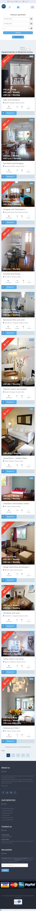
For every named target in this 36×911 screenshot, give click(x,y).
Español (26, 1)
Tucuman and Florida (11, 274)
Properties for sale (7, 813)
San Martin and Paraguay (13, 163)
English (19, 1)
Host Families (6, 815)
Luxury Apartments (7, 819)
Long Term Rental (7, 810)
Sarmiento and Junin (11, 613)
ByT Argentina (11, 895)
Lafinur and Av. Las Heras (13, 659)
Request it (10, 113)
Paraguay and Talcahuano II (14, 209)
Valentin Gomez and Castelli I (15, 389)
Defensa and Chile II (11, 728)
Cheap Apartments (7, 817)
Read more (4, 786)
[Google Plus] (15, 792)
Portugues (11, 1)
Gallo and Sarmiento (11, 100)
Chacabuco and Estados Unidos (16, 504)
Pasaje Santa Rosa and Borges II (16, 567)
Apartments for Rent (8, 808)
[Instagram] (11, 792)
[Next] (27, 755)
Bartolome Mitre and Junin (14, 320)
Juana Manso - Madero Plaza (15, 458)
